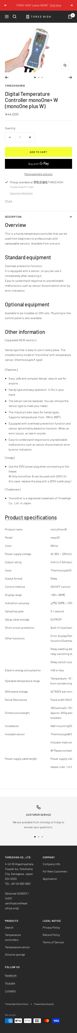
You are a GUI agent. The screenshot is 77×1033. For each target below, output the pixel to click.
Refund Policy (51, 935)
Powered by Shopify (44, 1003)
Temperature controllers (13, 937)
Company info (51, 864)
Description (13, 216)
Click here (55, 5)
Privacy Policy (51, 927)
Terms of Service (53, 942)
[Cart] (70, 16)
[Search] (14, 16)
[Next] (70, 77)
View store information (21, 193)
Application (50, 878)
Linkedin (10, 991)
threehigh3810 (15, 85)
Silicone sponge (15, 954)
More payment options (38, 174)
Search (9, 927)
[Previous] (6, 77)
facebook (11, 975)
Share (8, 201)
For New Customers (55, 871)
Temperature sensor (17, 947)
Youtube (10, 983)
